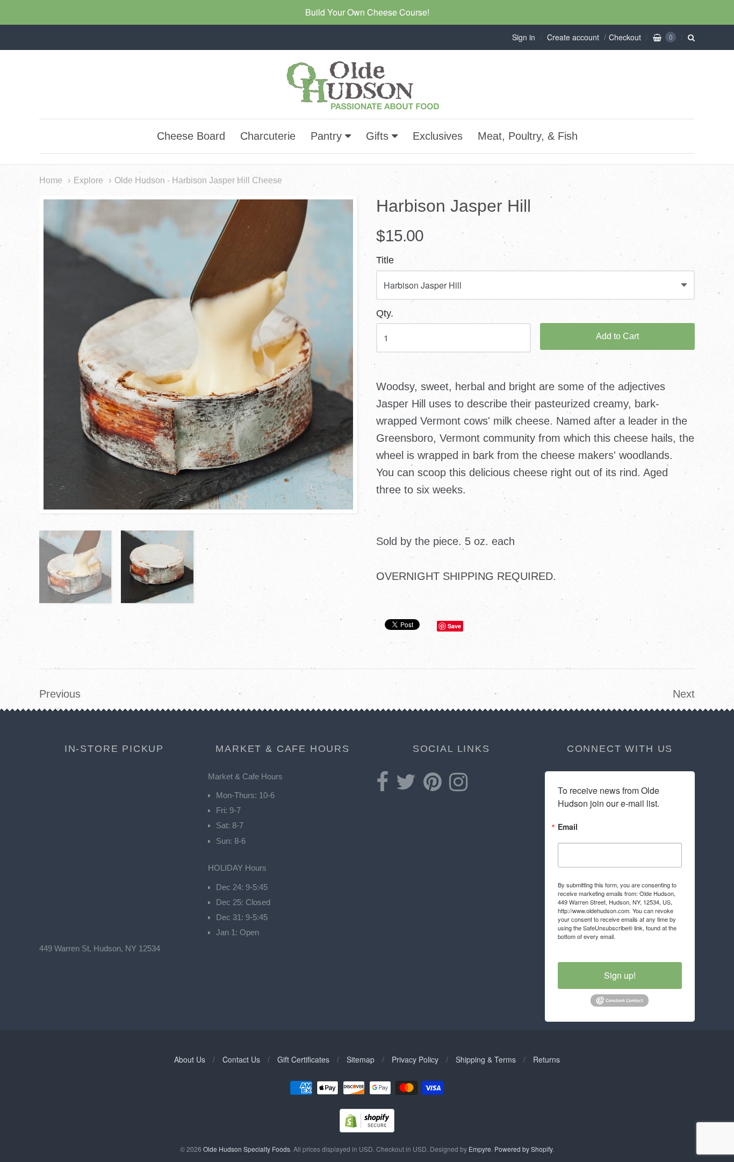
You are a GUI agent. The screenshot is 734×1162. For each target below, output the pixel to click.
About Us (189, 1059)
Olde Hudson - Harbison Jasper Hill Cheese (198, 180)
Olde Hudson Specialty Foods (246, 1148)
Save (454, 626)
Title (385, 260)
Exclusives (438, 136)
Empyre (480, 1148)
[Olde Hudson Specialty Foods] (367, 109)
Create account (573, 37)
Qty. (384, 314)
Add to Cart (617, 336)
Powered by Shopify (523, 1148)
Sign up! (620, 975)
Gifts (377, 136)
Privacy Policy (415, 1059)
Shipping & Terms (486, 1059)
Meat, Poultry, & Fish (528, 136)
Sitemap (361, 1059)
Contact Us (241, 1059)
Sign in (523, 37)
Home (50, 180)
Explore (88, 180)
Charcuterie (268, 136)
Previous (60, 694)
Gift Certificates (303, 1059)
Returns (546, 1059)
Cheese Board (191, 136)
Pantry (326, 136)
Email (568, 827)
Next (684, 694)
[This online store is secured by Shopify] (367, 1129)
